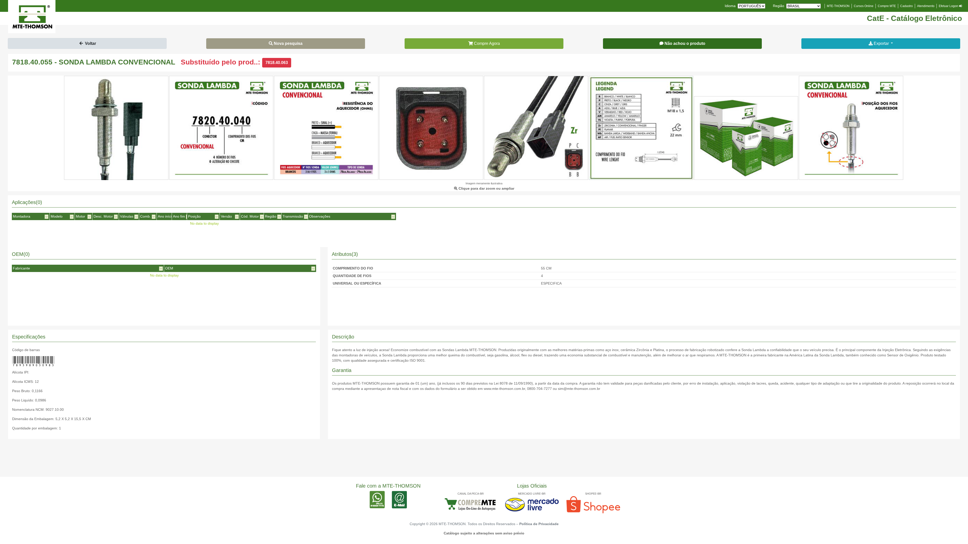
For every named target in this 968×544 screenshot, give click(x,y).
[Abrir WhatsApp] (955, 531)
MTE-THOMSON (838, 6)
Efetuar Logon (949, 6)
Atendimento (925, 6)
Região (778, 6)
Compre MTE (887, 6)
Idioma (730, 6)
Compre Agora (486, 43)
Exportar (881, 43)
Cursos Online (863, 6)
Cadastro (906, 6)
